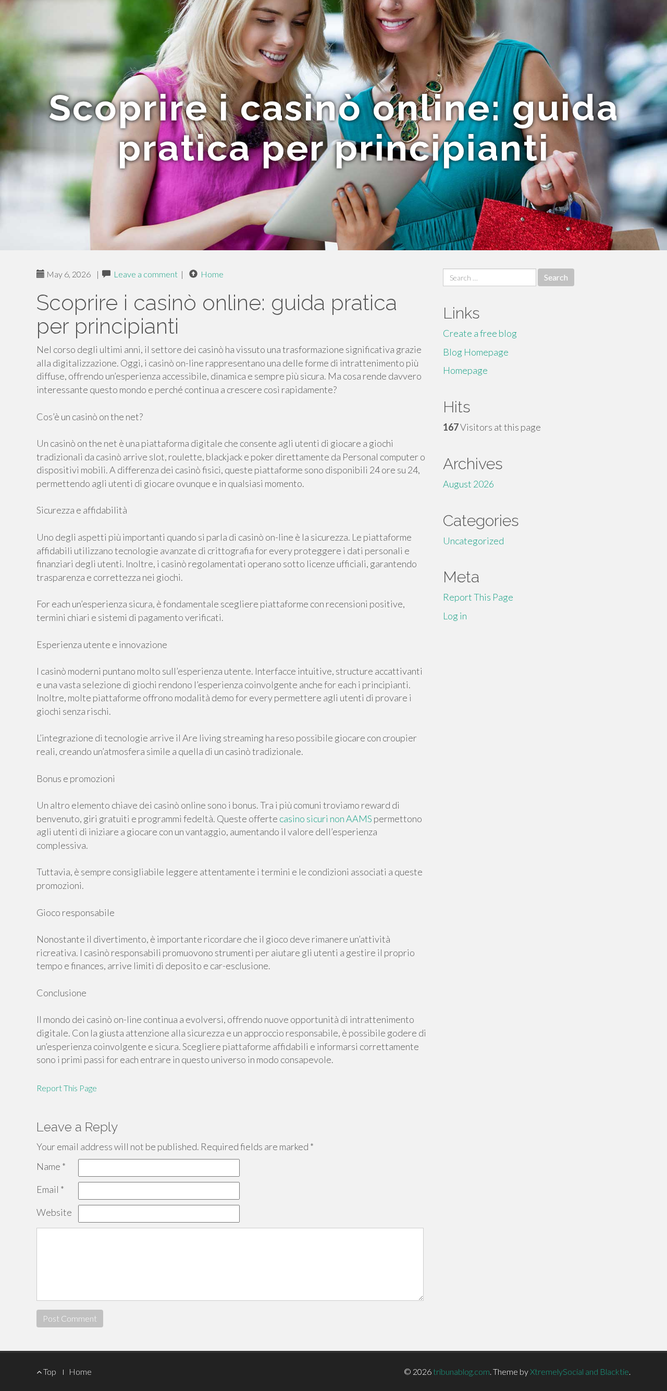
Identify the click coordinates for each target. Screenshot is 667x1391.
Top (49, 1371)
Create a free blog (480, 333)
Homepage (465, 370)
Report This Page (66, 1088)
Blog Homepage (476, 352)
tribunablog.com (461, 1371)
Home (212, 274)
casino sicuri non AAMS (325, 818)
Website (54, 1212)
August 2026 (468, 484)
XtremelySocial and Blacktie (579, 1371)
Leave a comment (146, 274)
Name (51, 1166)
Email (50, 1189)
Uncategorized (473, 540)
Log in (455, 615)
